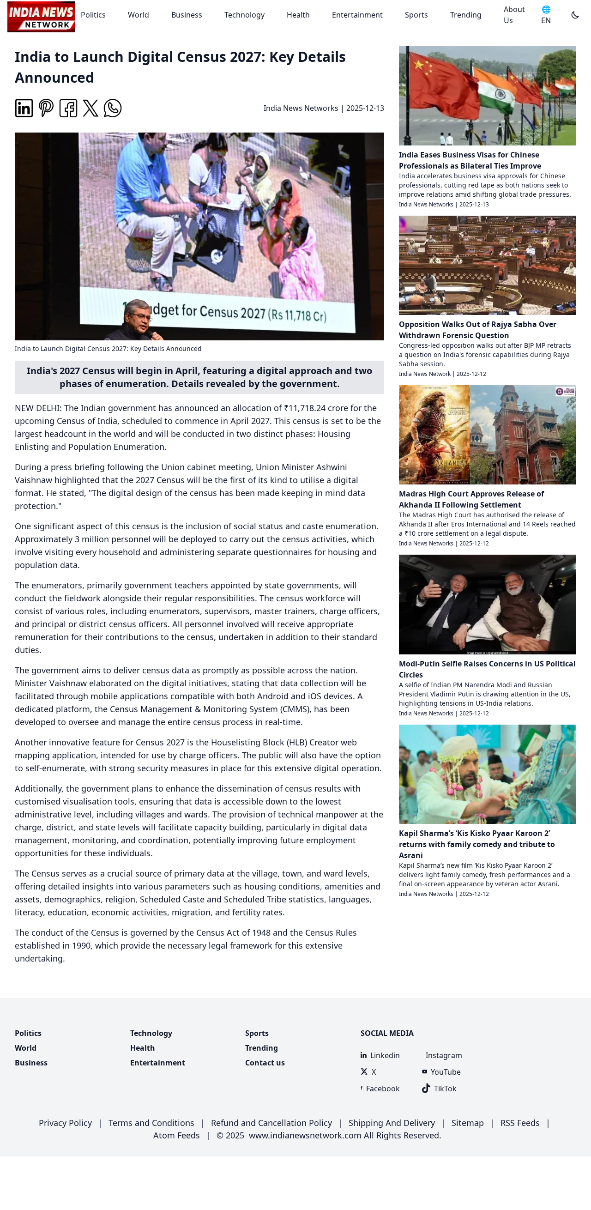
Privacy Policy (65, 1122)
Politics (93, 15)
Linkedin (385, 1055)
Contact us (265, 1063)
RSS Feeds (520, 1122)
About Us (514, 14)
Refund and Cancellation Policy (271, 1122)
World (138, 15)
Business (186, 15)
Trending (466, 15)
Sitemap (468, 1122)
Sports (416, 15)
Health (298, 15)
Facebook (383, 1088)
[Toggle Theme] (575, 14)
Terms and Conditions (151, 1122)
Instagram (443, 1055)
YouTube (446, 1072)
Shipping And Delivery (392, 1122)
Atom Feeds (176, 1135)
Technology (244, 15)
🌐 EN (546, 14)
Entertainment (357, 15)
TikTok (445, 1088)
